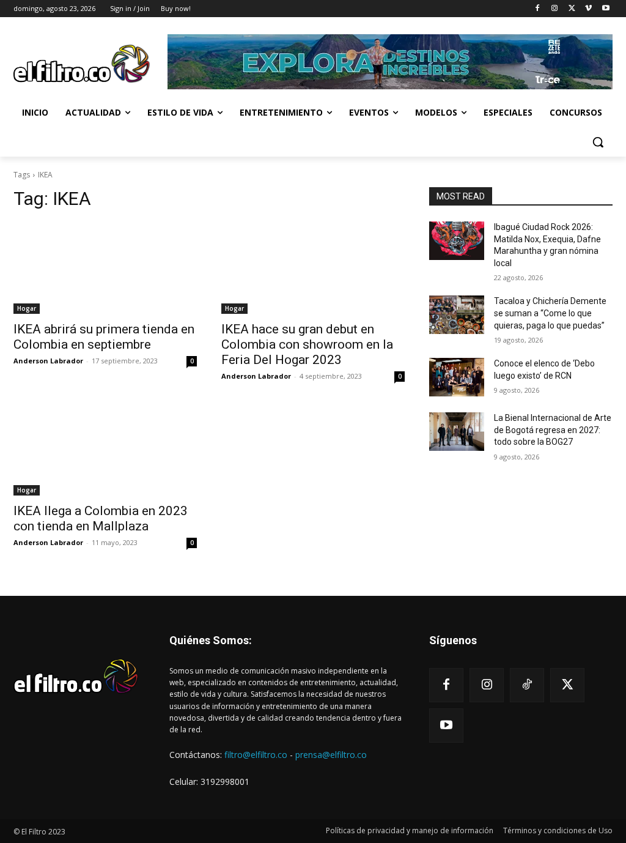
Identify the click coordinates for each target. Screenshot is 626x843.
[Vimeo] (588, 9)
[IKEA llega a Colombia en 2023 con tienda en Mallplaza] (105, 450)
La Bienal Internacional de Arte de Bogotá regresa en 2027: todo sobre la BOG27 (552, 430)
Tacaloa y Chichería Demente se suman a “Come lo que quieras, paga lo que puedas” (550, 313)
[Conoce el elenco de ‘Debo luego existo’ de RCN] (456, 377)
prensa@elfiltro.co (331, 754)
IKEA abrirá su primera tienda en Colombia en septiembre (103, 337)
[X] (572, 9)
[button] (598, 142)
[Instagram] (555, 9)
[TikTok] (527, 685)
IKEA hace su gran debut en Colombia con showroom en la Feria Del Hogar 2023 (307, 344)
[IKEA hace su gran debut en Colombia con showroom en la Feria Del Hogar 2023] (313, 268)
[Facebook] (538, 9)
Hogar (26, 308)
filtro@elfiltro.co (255, 754)
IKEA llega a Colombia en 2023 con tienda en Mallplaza (100, 518)
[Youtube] (605, 9)
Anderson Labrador (48, 360)
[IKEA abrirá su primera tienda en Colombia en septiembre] (105, 268)
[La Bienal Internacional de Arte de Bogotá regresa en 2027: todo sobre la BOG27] (456, 431)
